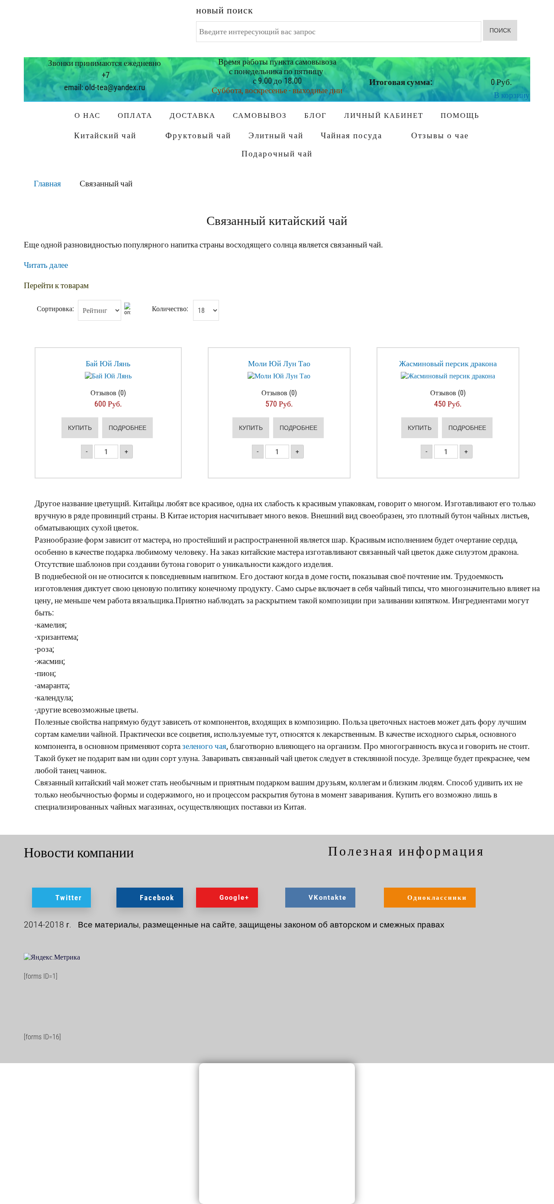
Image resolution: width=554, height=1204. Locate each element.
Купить (80, 427)
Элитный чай (275, 135)
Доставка (193, 115)
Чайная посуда (351, 135)
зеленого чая (204, 746)
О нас (87, 115)
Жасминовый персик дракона (448, 363)
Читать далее (46, 265)
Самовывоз (260, 115)
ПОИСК (500, 30)
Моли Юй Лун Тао (279, 363)
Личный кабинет (383, 115)
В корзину (512, 95)
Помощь (460, 115)
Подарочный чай (277, 154)
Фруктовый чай (198, 135)
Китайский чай (105, 135)
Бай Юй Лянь (108, 363)
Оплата (135, 115)
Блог (315, 115)
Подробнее (127, 427)
